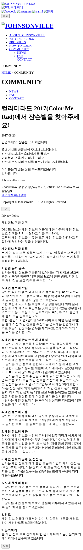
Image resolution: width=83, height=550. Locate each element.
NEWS (21, 52)
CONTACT (24, 59)
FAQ (20, 56)
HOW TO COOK (20, 45)
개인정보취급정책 (14, 195)
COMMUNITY (19, 49)
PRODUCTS (17, 42)
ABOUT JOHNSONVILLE (27, 35)
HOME (6, 72)
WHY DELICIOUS (21, 38)
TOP (5, 208)
